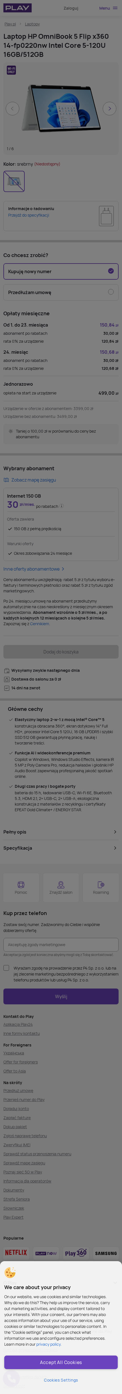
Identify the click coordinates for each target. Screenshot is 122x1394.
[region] (61, 1327)
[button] (9, 1272)
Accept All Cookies (61, 1362)
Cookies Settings (61, 1380)
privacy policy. (49, 1344)
